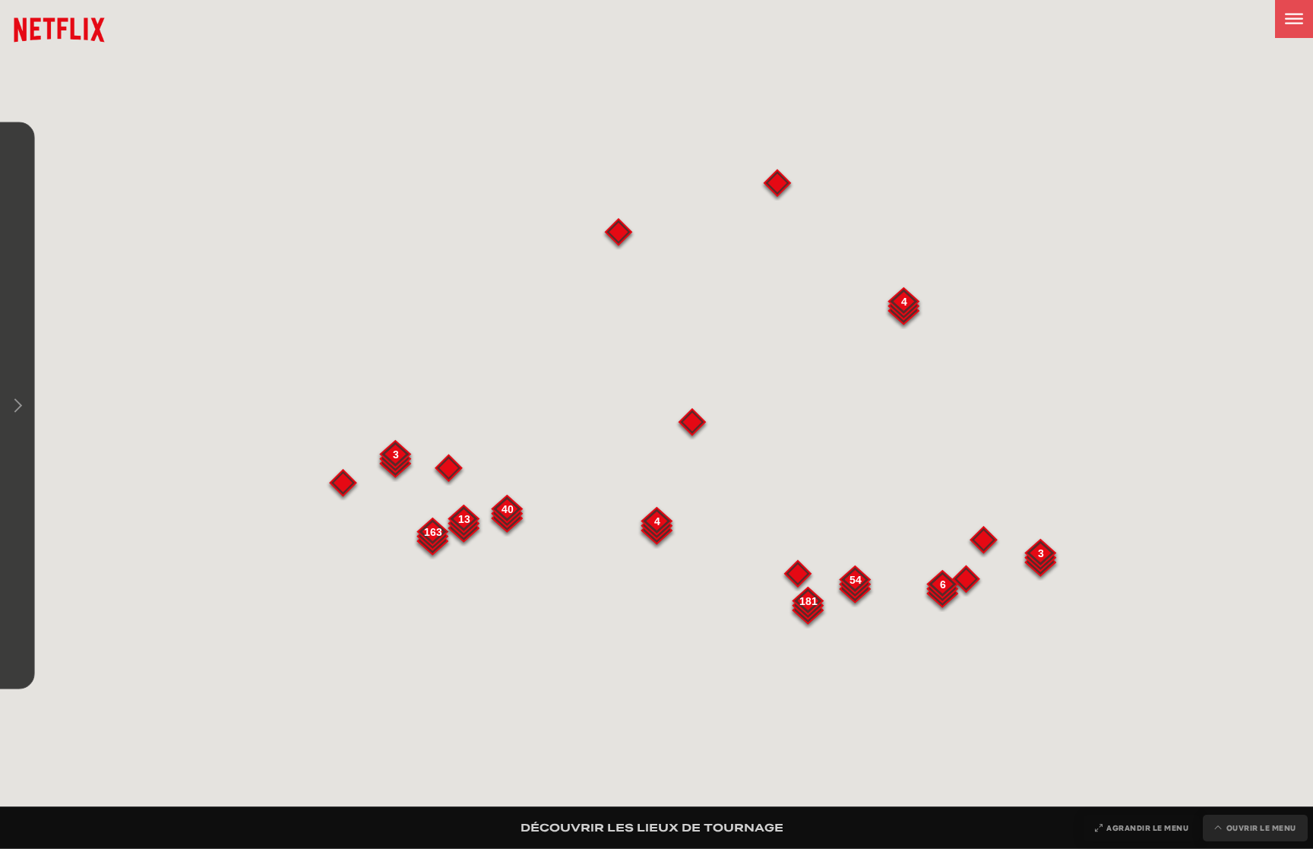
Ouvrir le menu (1261, 828)
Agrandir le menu (1147, 828)
